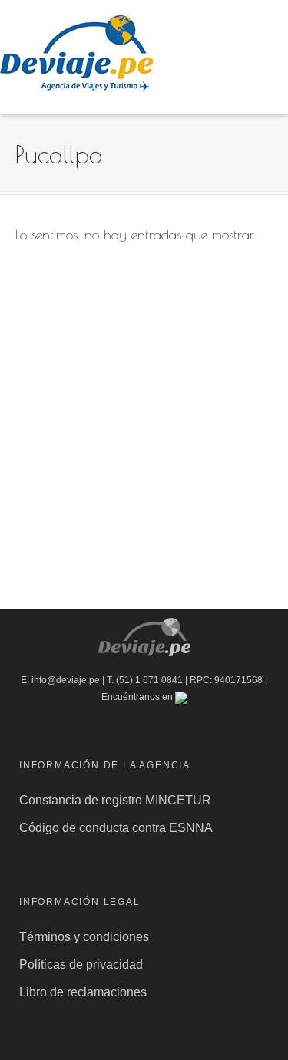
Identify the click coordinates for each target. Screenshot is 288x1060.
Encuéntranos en (138, 697)
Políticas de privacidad (82, 964)
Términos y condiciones (84, 936)
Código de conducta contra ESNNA (116, 827)
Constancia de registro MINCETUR (116, 800)
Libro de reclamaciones (84, 992)
